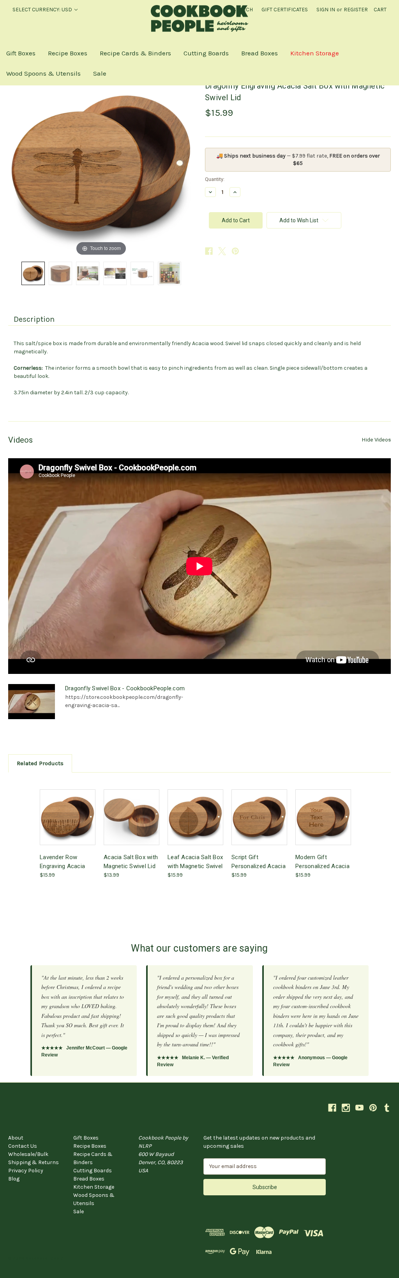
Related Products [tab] (40, 763)
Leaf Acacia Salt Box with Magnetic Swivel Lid (195, 861)
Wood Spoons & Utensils (43, 73)
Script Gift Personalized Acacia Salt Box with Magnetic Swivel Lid (258, 861)
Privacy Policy (25, 1170)
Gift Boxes (20, 53)
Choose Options (259, 824)
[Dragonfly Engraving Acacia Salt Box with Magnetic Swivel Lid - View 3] (87, 273)
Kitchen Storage (314, 53)
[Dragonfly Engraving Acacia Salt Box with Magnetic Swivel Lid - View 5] (142, 273)
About (15, 1137)
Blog (13, 1178)
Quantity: (214, 179)
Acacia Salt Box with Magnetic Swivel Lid (131, 861)
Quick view (67, 810)
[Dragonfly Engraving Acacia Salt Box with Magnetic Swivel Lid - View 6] (169, 273)
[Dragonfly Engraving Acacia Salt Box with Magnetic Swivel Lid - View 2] (60, 273)
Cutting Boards (206, 53)
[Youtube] (359, 1108)
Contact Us (22, 1146)
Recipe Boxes (67, 53)
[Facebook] (209, 251)
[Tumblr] (387, 1108)
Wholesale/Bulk (28, 1154)
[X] (222, 251)
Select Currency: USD (42, 9)
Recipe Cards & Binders (135, 53)
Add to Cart (68, 824)
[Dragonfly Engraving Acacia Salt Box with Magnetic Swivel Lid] (33, 273)
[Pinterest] (235, 251)
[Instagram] (346, 1108)
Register (356, 9)
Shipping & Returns (33, 1162)
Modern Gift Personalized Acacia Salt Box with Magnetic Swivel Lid (322, 861)
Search (243, 9)
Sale (99, 73)
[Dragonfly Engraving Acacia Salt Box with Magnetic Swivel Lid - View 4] (115, 273)
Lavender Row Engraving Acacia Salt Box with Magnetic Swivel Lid (66, 861)
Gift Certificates (284, 9)
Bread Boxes (259, 53)
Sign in (325, 9)
